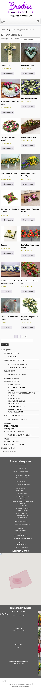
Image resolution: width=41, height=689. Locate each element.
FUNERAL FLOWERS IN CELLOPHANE (21, 393)
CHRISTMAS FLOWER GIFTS (14, 361)
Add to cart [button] (7, 291)
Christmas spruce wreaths (17, 367)
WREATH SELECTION (15, 412)
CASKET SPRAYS (14, 385)
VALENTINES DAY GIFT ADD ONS (19, 435)
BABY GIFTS (12, 357)
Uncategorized (9, 429)
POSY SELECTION (14, 404)
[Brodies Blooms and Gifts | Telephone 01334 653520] (20, 7)
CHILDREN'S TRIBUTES (16, 387)
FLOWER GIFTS (9, 371)
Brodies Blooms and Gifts (18, 684)
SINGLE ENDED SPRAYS (16, 406)
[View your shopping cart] (37, 20)
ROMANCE (8, 423)
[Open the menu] (33, 21)
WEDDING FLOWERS (11, 442)
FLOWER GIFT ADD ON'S (17, 374)
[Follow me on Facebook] (4, 22)
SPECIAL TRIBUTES (15, 409)
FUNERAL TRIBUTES (11, 381)
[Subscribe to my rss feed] (2, 22)
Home (3, 30)
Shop (8, 30)
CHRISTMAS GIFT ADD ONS (18, 364)
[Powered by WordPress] (32, 683)
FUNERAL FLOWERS (11, 378)
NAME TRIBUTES (14, 398)
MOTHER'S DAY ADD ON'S (17, 419)
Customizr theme (24, 686)
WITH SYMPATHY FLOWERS (14, 444)
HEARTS (11, 396)
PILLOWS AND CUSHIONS (17, 401)
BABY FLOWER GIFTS (11, 353)
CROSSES (11, 390)
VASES (6, 439)
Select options (8, 73)
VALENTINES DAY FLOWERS (14, 431)
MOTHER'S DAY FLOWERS (13, 416)
